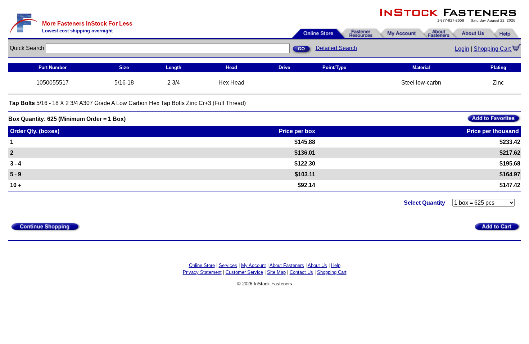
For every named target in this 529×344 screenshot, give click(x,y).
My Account (253, 265)
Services (228, 265)
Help (335, 265)
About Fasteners (287, 265)
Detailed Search (336, 48)
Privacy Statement (202, 272)
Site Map (276, 272)
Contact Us (301, 272)
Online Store (202, 265)
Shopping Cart (493, 49)
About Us (317, 265)
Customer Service (244, 272)
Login (462, 49)
